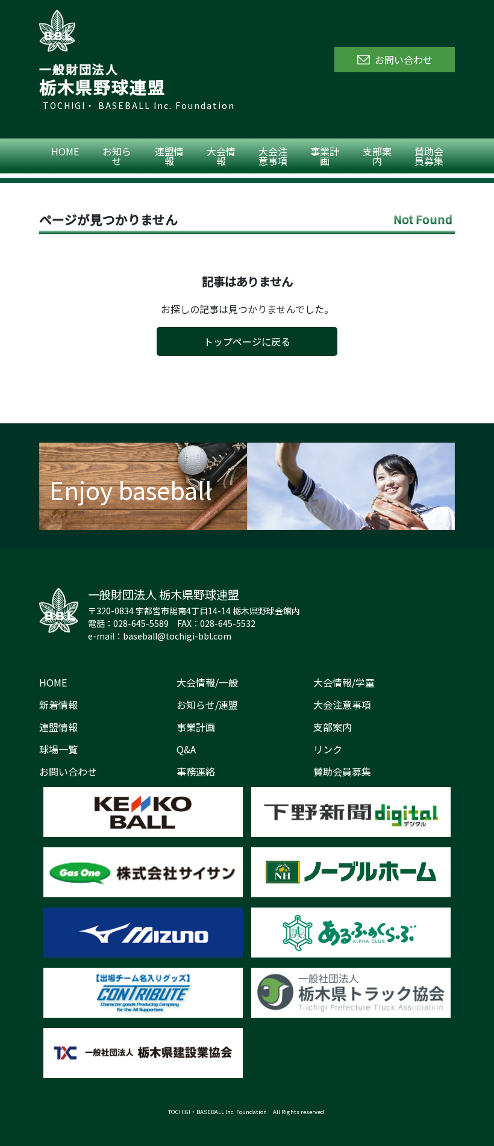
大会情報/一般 (207, 682)
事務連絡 (196, 771)
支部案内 (377, 156)
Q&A (186, 749)
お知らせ (116, 156)
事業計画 (324, 156)
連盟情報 (169, 156)
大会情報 (221, 156)
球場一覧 (58, 749)
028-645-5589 (141, 623)
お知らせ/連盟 (207, 704)
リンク (327, 749)
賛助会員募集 (428, 156)
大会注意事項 (272, 156)
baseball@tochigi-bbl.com (177, 636)
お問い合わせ (68, 771)
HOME (65, 151)
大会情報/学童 (344, 682)
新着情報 (58, 704)
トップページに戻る (247, 341)
